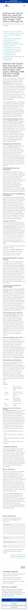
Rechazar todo (14, 607)
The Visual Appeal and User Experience (12, 51)
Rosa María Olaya (8, 24)
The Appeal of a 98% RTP (9, 45)
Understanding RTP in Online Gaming (12, 47)
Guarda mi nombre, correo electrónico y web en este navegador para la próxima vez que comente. (13, 551)
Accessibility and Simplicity (9, 54)
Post (21, 24)
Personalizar (14, 603)
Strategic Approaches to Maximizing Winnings (14, 56)
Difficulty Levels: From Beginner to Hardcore (13, 44)
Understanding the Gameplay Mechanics (12, 38)
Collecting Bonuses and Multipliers (11, 42)
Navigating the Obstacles (9, 40)
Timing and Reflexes (8, 58)
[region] (14, 597)
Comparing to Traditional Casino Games (12, 49)
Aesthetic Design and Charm (10, 53)
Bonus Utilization (7, 60)
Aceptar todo (14, 600)
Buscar (22, 567)
